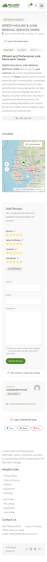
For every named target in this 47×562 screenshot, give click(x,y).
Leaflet (17, 189)
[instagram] (39, 549)
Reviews (8, 484)
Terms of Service (12, 480)
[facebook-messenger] (35, 549)
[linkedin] (31, 549)
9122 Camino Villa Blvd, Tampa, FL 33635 (24, 33)
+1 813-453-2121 (24, 118)
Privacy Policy (10, 476)
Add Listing (9, 512)
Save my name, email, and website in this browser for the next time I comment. (23, 351)
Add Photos (16, 269)
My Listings (9, 503)
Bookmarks (9, 489)
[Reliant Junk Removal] (11, 6)
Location (22, 50)
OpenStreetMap (28, 189)
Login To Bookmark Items (25, 420)
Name (9, 281)
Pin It (38, 428)
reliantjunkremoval (16, 389)
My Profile (8, 499)
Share (11, 428)
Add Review (36, 50)
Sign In (35, 6)
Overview (8, 50)
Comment (11, 308)
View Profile (13, 394)
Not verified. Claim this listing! (25, 373)
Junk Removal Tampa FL (13, 20)
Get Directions (34, 144)
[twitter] (26, 549)
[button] (7, 164)
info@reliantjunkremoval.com (23, 404)
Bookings (8, 493)
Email (9, 295)
